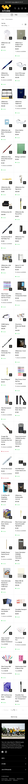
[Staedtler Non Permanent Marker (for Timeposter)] (21, 687)
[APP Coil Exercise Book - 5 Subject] (7, 687)
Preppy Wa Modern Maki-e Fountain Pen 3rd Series (6, 439)
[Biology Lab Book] (21, 148)
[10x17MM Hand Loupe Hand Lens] (21, 460)
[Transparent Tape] (21, 713)
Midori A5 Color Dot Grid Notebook (7, 781)
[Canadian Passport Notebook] (21, 601)
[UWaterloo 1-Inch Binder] (21, 342)
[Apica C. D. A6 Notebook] (21, 257)
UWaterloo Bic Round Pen (19, 213)
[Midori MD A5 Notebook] (21, 572)
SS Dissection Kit (6, 212)
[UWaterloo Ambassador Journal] (21, 487)
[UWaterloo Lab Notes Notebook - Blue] (7, 122)
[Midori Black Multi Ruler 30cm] (21, 399)
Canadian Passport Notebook (21, 610)
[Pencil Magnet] (7, 371)
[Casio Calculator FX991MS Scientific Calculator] (21, 544)
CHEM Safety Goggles (5, 325)
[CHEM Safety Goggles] (7, 316)
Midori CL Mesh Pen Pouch (6, 722)
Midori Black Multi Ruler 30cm (20, 409)
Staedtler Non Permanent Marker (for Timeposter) (21, 697)
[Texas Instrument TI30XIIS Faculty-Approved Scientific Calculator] (21, 428)
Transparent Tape (20, 721)
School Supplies (9, 19)
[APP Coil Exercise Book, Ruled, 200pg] (7, 514)
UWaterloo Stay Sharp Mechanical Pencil (6, 158)
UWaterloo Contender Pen (6, 352)
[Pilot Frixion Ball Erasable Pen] (7, 658)
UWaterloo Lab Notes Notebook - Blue (6, 132)
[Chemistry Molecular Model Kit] (21, 316)
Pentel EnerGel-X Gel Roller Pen (6, 237)
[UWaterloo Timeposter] (7, 93)
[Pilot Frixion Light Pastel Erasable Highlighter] (21, 514)
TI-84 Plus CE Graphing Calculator (5, 497)
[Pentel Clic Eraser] (7, 460)
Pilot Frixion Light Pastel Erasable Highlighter (20, 524)
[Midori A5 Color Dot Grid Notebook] (7, 772)
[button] (22, 8)
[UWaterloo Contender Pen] (7, 342)
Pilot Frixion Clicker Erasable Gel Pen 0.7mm (6, 295)
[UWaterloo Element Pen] (7, 65)
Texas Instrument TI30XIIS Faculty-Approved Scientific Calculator (20, 440)
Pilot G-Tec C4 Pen (19, 639)
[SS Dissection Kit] (7, 204)
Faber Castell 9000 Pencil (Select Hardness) (6, 639)
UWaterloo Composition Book (20, 295)
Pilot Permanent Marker (6, 409)
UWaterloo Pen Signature (19, 188)
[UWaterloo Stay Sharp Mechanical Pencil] (7, 148)
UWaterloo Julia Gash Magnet (6, 266)
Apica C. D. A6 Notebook (19, 266)
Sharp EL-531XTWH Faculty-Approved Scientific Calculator (21, 753)
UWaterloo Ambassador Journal (19, 497)
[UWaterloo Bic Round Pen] (21, 204)
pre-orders (15, 2)
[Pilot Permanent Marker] (7, 399)
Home (3, 19)
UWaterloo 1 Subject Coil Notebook (19, 44)
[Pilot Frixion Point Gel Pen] (21, 371)
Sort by (3, 23)
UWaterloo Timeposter (4, 102)
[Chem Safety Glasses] (21, 122)
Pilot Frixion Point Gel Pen (20, 380)
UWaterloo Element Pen (5, 74)
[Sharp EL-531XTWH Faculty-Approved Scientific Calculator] (21, 742)
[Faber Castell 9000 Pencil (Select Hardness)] (7, 630)
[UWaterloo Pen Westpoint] (21, 228)
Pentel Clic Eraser (6, 469)
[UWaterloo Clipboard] (21, 93)
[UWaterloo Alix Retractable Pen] (7, 179)
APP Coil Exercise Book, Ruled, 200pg (6, 524)
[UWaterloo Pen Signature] (21, 179)
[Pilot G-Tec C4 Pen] (21, 630)
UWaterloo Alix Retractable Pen (6, 188)
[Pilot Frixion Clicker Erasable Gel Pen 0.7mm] (7, 285)
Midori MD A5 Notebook (19, 582)
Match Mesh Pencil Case (5, 751)
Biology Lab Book (20, 157)
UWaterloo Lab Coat (5, 43)
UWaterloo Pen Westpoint (19, 237)
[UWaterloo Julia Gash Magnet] (7, 257)
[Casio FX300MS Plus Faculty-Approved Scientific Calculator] (21, 772)
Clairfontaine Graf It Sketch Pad (20, 667)
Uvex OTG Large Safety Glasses (20, 74)
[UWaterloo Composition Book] (21, 285)
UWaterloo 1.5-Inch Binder (5, 610)
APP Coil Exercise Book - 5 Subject (6, 696)
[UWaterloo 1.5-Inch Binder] (7, 601)
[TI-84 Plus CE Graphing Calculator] (7, 487)
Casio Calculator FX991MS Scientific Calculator (20, 555)
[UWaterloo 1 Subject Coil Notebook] (21, 34)
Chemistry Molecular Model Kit (20, 326)
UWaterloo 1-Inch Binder (20, 352)
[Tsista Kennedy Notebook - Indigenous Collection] (7, 572)
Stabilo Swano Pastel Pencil (5, 553)
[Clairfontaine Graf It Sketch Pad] (21, 658)
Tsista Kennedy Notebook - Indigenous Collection (6, 583)
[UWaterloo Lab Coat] (7, 34)
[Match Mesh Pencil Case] (7, 742)
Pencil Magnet (5, 379)
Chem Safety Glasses (19, 131)
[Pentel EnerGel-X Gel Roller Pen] (7, 228)
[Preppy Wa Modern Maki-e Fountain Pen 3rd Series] (7, 428)
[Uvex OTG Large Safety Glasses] (21, 65)
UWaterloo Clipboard (18, 102)
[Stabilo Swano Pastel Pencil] (7, 544)
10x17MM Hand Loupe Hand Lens (20, 469)
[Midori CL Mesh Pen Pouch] (7, 713)
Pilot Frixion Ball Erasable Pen (6, 667)
